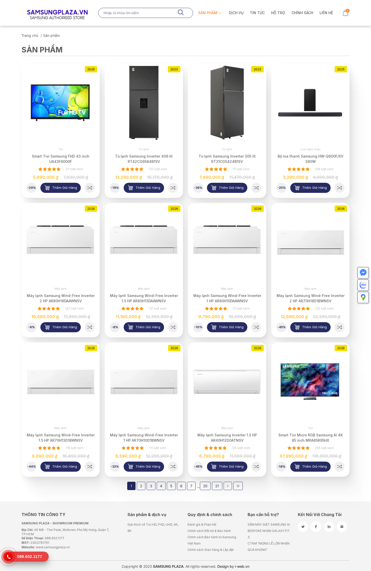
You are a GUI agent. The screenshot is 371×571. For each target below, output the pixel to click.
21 (217, 486)
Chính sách (302, 13)
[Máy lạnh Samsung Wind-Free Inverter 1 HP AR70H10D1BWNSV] (173, 467)
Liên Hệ (326, 13)
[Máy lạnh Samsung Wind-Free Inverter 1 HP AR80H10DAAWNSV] (256, 327)
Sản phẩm (208, 13)
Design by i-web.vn (233, 566)
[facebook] (316, 526)
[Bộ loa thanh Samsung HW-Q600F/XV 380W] (339, 188)
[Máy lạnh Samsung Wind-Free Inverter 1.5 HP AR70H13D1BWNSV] (90, 467)
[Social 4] (342, 526)
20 (205, 486)
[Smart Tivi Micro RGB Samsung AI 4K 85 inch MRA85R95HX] (339, 467)
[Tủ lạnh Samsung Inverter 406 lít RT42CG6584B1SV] (173, 188)
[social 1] (303, 526)
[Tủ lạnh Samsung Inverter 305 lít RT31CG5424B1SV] (256, 188)
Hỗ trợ (278, 13)
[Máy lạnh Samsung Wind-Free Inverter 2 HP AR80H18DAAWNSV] (90, 327)
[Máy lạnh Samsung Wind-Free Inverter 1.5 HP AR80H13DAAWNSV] (173, 327)
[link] (60, 103)
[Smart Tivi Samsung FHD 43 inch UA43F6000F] (90, 188)
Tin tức (257, 13)
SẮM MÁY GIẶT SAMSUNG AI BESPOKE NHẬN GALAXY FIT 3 (269, 531)
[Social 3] (329, 526)
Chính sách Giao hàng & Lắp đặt (211, 550)
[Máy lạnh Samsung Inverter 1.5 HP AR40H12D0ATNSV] (256, 467)
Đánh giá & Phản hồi (202, 524)
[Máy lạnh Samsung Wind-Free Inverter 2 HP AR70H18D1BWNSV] (339, 327)
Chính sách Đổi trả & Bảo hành (209, 531)
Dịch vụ (236, 13)
